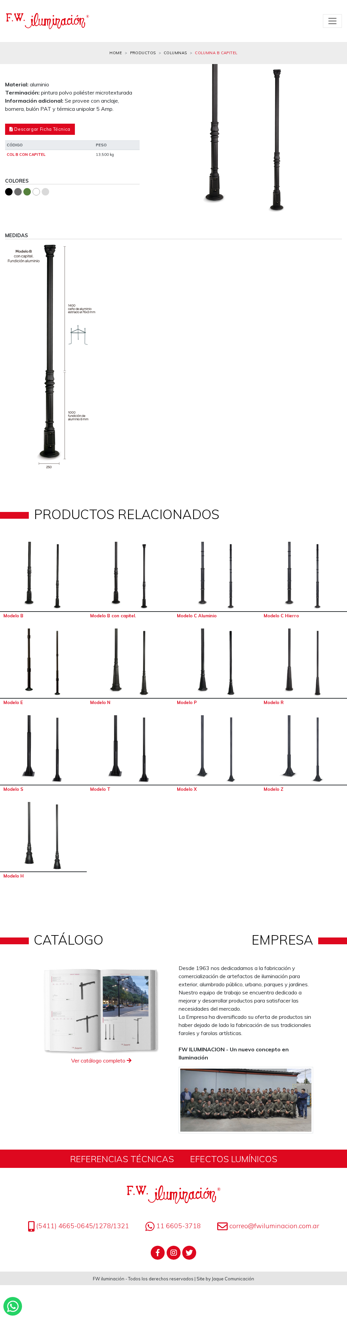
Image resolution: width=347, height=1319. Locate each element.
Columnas (175, 52)
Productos (143, 52)
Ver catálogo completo (99, 1060)
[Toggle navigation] (332, 21)
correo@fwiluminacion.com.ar (274, 1226)
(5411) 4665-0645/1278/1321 (82, 1226)
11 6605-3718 (178, 1226)
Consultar (43, 576)
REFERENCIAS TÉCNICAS (122, 1158)
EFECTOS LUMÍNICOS (233, 1158)
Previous (160, 143)
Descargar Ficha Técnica (41, 129)
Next (332, 143)
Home (115, 52)
